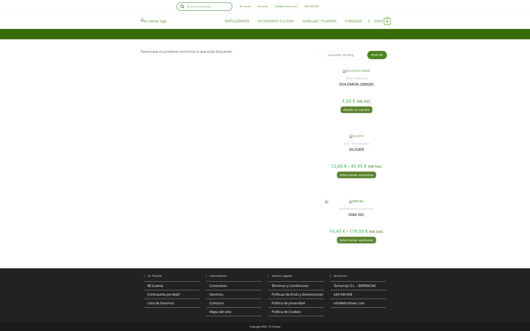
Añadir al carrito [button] (356, 110)
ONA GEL (356, 214)
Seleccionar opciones (356, 175)
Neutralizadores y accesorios (356, 209)
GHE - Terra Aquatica (356, 143)
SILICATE (356, 149)
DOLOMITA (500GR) (356, 84)
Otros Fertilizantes (356, 78)
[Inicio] (384, 33)
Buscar (377, 55)
